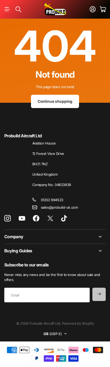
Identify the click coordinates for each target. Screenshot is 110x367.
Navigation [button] (7, 9)
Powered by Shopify (78, 323)
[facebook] (36, 218)
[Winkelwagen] (103, 9)
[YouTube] (22, 218)
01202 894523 (52, 200)
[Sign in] (93, 9)
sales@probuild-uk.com (59, 207)
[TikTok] (64, 218)
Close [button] (55, 236)
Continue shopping (55, 101)
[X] (50, 218)
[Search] (18, 9)
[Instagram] (7, 218)
